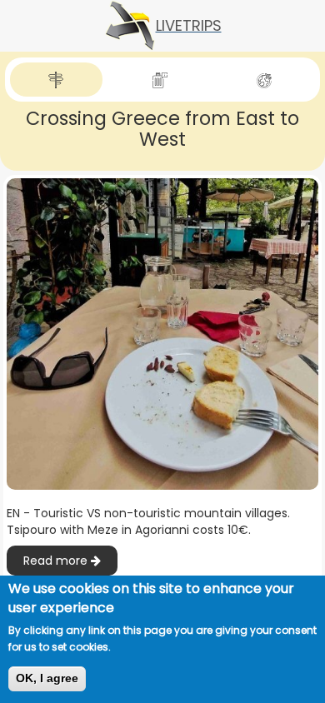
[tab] (56, 79)
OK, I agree (47, 678)
